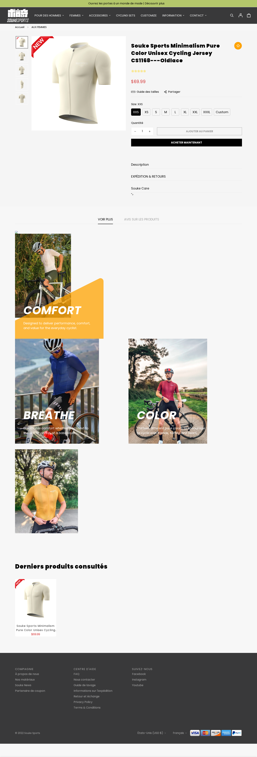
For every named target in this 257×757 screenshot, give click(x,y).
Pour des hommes (47, 15)
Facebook (139, 674)
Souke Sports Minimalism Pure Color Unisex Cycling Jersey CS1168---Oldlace (35, 628)
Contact (197, 15)
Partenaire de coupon (30, 691)
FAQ (76, 674)
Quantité (137, 123)
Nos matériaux (25, 680)
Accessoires (98, 15)
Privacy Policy (83, 702)
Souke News (23, 685)
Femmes (75, 15)
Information (171, 15)
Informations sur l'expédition (93, 691)
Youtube (137, 685)
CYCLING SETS (125, 15)
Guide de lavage (85, 685)
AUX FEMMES (39, 27)
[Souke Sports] (18, 15)
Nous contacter (84, 680)
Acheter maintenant (186, 142)
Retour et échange (86, 696)
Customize (149, 15)
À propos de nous (27, 674)
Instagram (139, 680)
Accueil (19, 27)
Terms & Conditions (87, 708)
